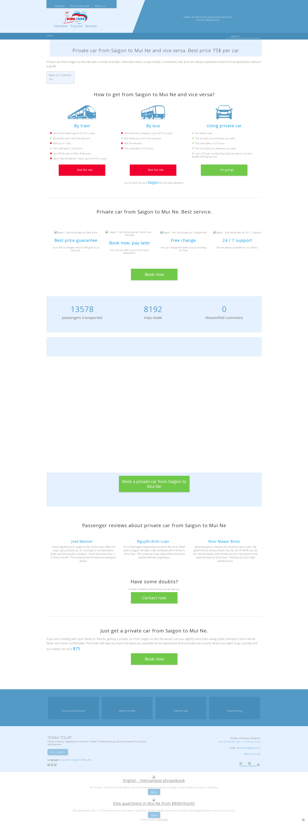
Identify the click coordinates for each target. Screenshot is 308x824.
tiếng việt (86, 759)
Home (49, 35)
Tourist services (79, 6)
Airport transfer (127, 710)
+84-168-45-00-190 (229, 741)
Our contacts (58, 752)
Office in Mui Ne (252, 754)
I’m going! (226, 170)
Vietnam (60, 6)
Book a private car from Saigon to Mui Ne (154, 483)
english (75, 759)
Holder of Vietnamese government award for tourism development (208, 18)
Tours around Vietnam (73, 710)
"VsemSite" (162, 819)
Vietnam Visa (181, 710)
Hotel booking (234, 710)
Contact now (154, 598)
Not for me (84, 170)
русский (65, 759)
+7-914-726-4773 (251, 741)
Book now (154, 274)
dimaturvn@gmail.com (248, 747)
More (154, 791)
